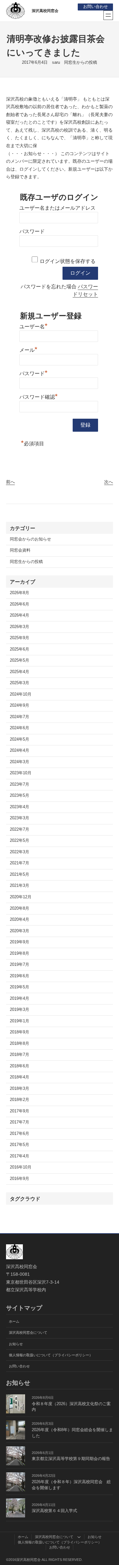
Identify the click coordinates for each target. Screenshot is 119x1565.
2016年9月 (19, 1178)
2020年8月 (19, 908)
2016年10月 (20, 1167)
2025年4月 (19, 672)
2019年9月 (19, 942)
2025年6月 (19, 649)
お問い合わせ (95, 6)
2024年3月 (19, 762)
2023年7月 (19, 784)
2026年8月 (19, 593)
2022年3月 (19, 852)
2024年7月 (19, 717)
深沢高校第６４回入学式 (54, 1511)
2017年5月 (19, 1145)
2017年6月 (19, 1133)
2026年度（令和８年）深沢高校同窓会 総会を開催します (71, 1485)
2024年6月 (19, 728)
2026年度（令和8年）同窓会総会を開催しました (72, 1433)
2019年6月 (19, 976)
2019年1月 (19, 1021)
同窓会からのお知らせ (30, 539)
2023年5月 (19, 795)
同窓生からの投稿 (80, 62)
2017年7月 (19, 1122)
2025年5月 (19, 660)
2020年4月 (19, 919)
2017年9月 (19, 1111)
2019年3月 (19, 1009)
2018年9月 (19, 1032)
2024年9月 (19, 705)
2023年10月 (20, 773)
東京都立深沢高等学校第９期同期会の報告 (71, 1459)
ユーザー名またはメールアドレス (57, 208)
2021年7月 (19, 863)
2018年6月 (19, 1066)
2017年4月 (19, 1156)
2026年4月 (19, 615)
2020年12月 (20, 897)
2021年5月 (19, 874)
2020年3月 (19, 931)
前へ (10, 481)
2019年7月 (19, 964)
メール (28, 349)
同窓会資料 (20, 550)
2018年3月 (19, 1088)
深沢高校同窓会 (45, 11)
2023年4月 (19, 807)
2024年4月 (19, 750)
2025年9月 (19, 638)
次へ (108, 481)
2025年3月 (19, 683)
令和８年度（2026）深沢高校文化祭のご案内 (71, 1407)
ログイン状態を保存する (68, 261)
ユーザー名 (33, 325)
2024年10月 (20, 694)
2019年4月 (19, 998)
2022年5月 (19, 840)
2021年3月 (19, 885)
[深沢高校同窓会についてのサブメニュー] (79, 1537)
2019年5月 (19, 987)
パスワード (32, 231)
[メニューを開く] (108, 15)
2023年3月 (19, 818)
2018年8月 (19, 1043)
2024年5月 (19, 739)
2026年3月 (19, 627)
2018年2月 (19, 1099)
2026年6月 (19, 604)
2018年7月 (19, 1054)
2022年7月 (19, 829)
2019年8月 (19, 953)
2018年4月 (19, 1077)
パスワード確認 (38, 396)
